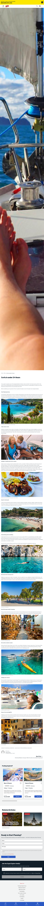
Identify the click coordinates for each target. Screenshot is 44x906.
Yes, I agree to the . (8, 853)
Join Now (22, 876)
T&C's (33, 873)
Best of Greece (8, 783)
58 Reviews (33, 785)
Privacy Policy (11, 853)
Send (8, 856)
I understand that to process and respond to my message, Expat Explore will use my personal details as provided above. (22, 851)
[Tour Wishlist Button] (21, 783)
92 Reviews (12, 785)
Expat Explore (8, 752)
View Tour (18, 796)
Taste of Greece (29, 783)
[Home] (7, 6)
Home (2, 373)
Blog (5, 373)
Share (5, 904)
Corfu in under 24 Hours (10, 373)
